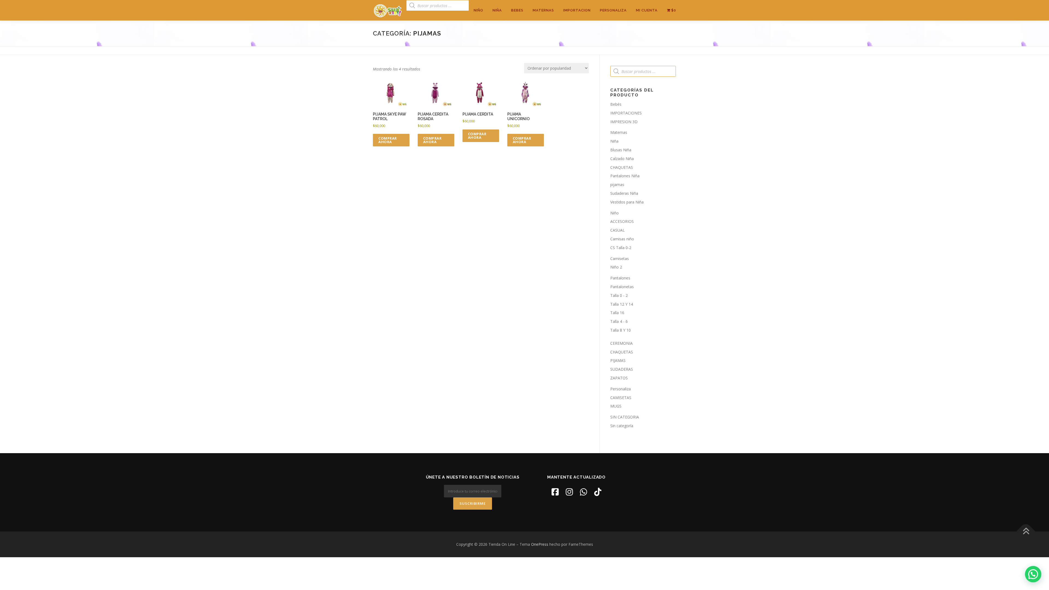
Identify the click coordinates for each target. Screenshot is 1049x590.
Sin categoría (621, 425)
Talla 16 (617, 312)
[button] (1033, 574)
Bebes (517, 10)
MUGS (615, 406)
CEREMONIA (621, 343)
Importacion (577, 10)
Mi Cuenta (647, 10)
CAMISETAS (620, 397)
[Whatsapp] (583, 491)
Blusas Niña (620, 149)
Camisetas (619, 258)
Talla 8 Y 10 (620, 330)
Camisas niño (622, 238)
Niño (478, 10)
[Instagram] (569, 491)
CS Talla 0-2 (620, 247)
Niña (497, 10)
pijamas (617, 184)
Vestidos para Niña (627, 202)
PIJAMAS (618, 360)
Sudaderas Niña (624, 193)
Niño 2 (616, 267)
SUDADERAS (621, 369)
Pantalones (620, 278)
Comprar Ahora (387, 140)
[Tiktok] (597, 491)
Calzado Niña (622, 158)
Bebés (615, 104)
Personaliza (613, 10)
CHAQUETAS (621, 167)
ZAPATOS (619, 377)
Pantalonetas (622, 286)
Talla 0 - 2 (619, 295)
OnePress (539, 544)
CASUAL (617, 230)
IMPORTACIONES (626, 113)
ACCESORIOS (622, 221)
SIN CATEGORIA (624, 417)
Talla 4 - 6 (619, 321)
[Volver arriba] (1026, 531)
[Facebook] (555, 491)
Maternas (543, 10)
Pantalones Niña (625, 175)
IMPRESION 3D (624, 121)
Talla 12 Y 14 (621, 304)
